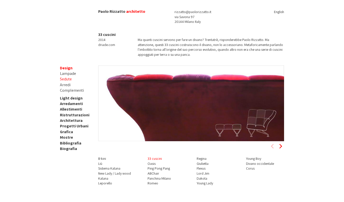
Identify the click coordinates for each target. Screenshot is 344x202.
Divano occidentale (260, 163)
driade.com (106, 44)
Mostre (66, 137)
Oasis (152, 163)
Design (66, 68)
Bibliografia (70, 143)
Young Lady (205, 183)
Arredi (65, 84)
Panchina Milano (159, 178)
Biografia (68, 148)
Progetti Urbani (74, 126)
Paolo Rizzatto (111, 11)
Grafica (66, 131)
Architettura (71, 120)
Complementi (72, 90)
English (279, 12)
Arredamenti (71, 103)
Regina (202, 158)
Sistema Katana (109, 168)
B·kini (102, 158)
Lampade (68, 73)
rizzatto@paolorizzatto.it (193, 12)
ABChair (153, 173)
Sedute (66, 79)
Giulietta (203, 163)
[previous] (273, 146)
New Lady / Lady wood (114, 173)
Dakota (202, 178)
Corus (250, 168)
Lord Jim (203, 173)
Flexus (201, 168)
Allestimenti (71, 109)
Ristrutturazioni (74, 115)
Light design (71, 98)
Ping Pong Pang (159, 168)
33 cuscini (155, 158)
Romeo (153, 183)
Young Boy (253, 158)
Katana (103, 178)
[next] (280, 146)
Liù (100, 163)
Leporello (105, 183)
